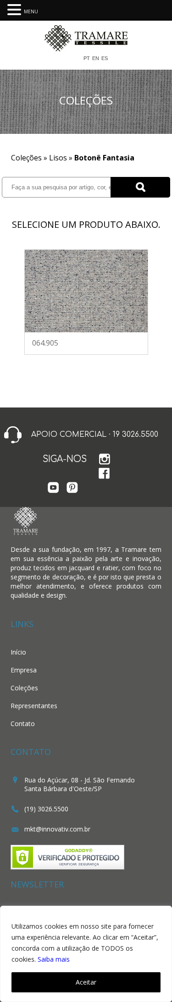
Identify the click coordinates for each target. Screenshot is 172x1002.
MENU (31, 11)
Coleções (24, 687)
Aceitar (86, 982)
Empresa (24, 670)
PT (86, 58)
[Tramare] (86, 48)
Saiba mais (54, 959)
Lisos (58, 158)
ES (104, 58)
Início (18, 652)
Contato (23, 723)
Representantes (34, 705)
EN (95, 58)
